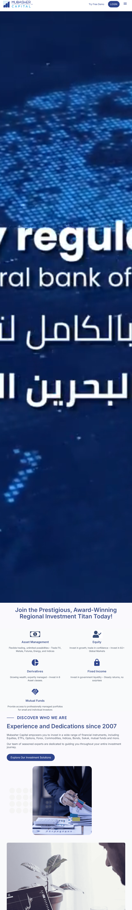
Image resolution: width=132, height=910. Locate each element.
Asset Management (35, 642)
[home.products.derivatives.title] (35, 663)
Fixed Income (97, 671)
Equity (97, 642)
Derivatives (35, 671)
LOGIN (113, 4)
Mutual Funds (35, 700)
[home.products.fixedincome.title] (97, 663)
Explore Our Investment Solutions (31, 757)
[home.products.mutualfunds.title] (35, 693)
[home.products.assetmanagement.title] (35, 634)
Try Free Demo (96, 4)
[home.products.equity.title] (97, 634)
